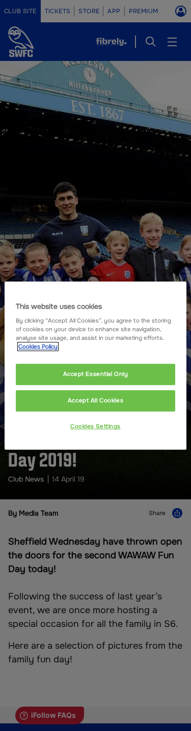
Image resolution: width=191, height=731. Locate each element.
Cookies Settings (95, 426)
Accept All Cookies (95, 400)
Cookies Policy (38, 346)
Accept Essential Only (95, 374)
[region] (95, 365)
